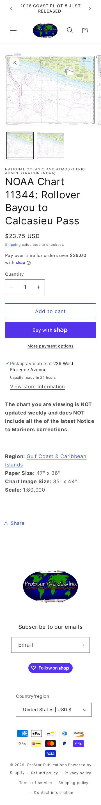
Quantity (14, 274)
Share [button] (18, 523)
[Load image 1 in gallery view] (20, 145)
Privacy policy (78, 773)
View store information (37, 386)
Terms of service (35, 782)
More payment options (50, 346)
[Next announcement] (90, 9)
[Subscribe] (82, 645)
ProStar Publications (47, 765)
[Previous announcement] (11, 9)
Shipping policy (73, 782)
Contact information (54, 792)
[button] (13, 30)
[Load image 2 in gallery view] (50, 145)
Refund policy (44, 773)
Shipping (13, 244)
